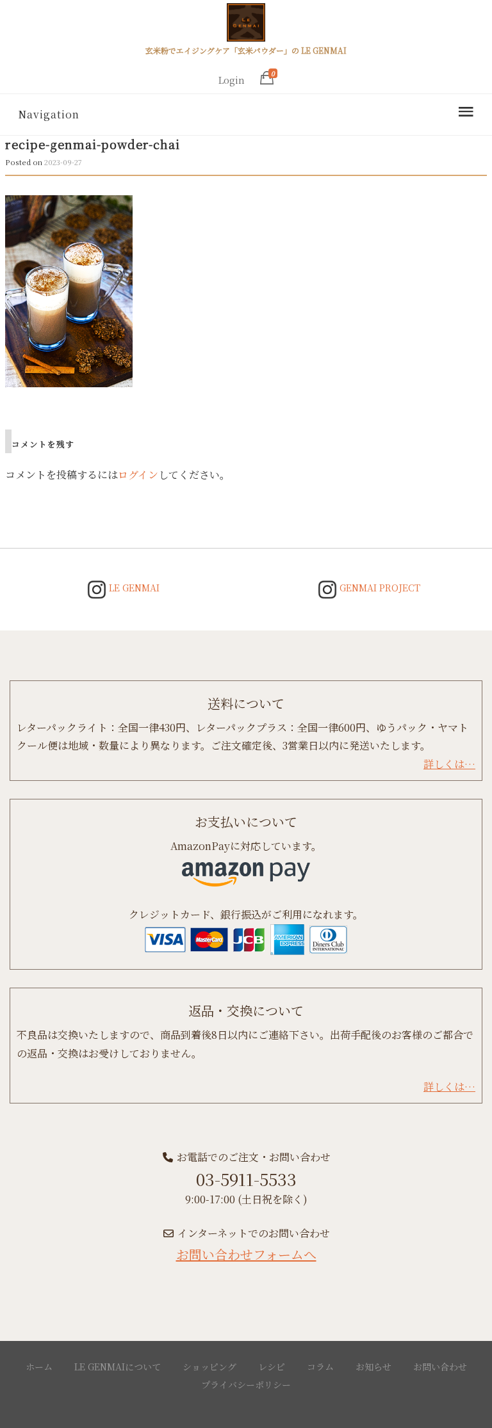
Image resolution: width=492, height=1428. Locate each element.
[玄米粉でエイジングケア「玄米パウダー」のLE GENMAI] (246, 24)
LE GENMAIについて (117, 1366)
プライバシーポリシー (246, 1384)
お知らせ (373, 1366)
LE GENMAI (133, 587)
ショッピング (209, 1366)
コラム (320, 1366)
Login (231, 80)
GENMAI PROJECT (378, 587)
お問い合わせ (440, 1366)
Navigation (48, 114)
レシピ (271, 1366)
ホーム (39, 1366)
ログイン (138, 474)
